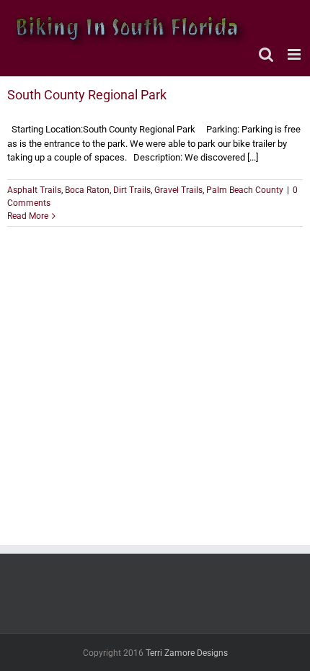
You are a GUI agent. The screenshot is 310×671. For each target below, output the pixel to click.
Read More (27, 216)
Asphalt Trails (34, 190)
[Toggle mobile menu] (295, 54)
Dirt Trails (132, 190)
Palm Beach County (244, 190)
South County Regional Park (87, 94)
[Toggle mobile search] (266, 54)
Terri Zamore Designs (187, 653)
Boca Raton (87, 190)
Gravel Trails (178, 190)
